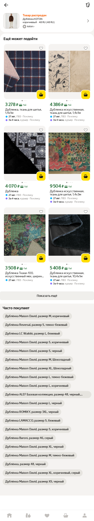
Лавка (28, 515)
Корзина (65, 515)
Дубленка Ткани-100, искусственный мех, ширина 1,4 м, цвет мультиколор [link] (24, 274)
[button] (6, 5)
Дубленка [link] (11, 191)
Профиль (84, 515)
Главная (9, 515)
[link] (37, 316)
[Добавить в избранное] (41, 48)
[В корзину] (41, 94)
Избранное (47, 515)
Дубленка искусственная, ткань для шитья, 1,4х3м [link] (67, 193)
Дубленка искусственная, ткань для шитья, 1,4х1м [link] (67, 111)
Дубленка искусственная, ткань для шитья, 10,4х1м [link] (67, 274)
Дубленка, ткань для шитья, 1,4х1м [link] (23, 111)
